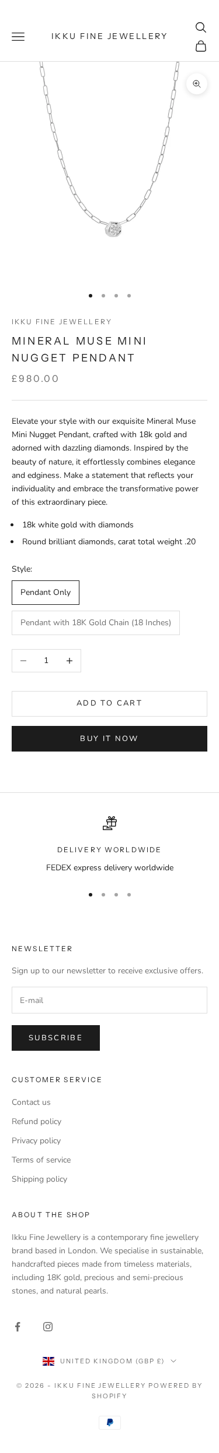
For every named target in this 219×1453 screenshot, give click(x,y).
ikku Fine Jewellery (62, 321)
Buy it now (109, 738)
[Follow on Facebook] (17, 1326)
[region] (109, 845)
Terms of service (41, 1159)
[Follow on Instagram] (48, 1326)
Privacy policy (36, 1140)
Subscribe (56, 1038)
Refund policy (36, 1121)
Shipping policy (39, 1179)
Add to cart (109, 703)
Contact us (31, 1102)
